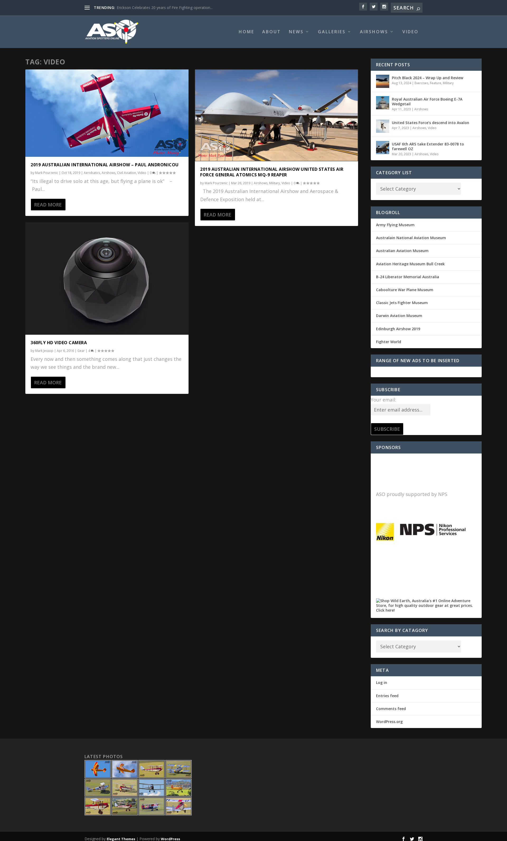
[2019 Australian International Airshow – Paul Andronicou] (107, 113)
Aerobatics (92, 173)
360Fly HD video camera (59, 343)
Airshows (374, 32)
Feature (435, 83)
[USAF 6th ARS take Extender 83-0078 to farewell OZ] (382, 147)
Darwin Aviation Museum (399, 315)
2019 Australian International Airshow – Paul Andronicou (105, 165)
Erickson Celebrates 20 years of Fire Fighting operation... (165, 7)
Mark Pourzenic (46, 173)
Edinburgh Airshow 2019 (398, 328)
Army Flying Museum (395, 224)
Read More (48, 204)
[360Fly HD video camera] (107, 278)
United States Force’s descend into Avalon (430, 122)
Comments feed (391, 708)
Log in (381, 682)
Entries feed (387, 695)
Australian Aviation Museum (402, 250)
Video (410, 32)
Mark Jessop (44, 350)
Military (274, 183)
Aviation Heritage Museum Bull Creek (410, 263)
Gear (81, 350)
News (296, 32)
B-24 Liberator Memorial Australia (407, 276)
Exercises (421, 83)
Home (246, 32)
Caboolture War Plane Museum (404, 289)
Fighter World (388, 341)
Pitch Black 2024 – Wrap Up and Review (427, 77)
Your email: (383, 399)
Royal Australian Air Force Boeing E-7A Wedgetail (427, 101)
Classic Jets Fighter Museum (402, 302)
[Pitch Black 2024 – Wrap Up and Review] (382, 81)
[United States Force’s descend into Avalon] (382, 126)
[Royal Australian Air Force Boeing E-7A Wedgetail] (382, 102)
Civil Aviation (126, 173)
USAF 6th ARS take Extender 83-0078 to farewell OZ (428, 146)
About (271, 32)
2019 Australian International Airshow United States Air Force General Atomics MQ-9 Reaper (272, 172)
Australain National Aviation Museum (411, 237)
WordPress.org (389, 721)
